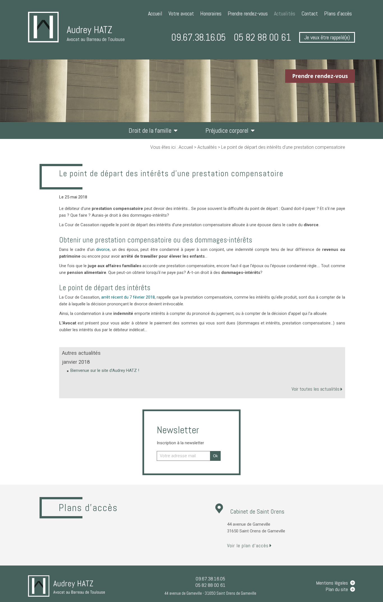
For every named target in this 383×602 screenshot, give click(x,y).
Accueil (155, 13)
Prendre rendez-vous (248, 13)
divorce (103, 249)
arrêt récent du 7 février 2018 (128, 297)
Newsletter (180, 434)
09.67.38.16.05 (198, 37)
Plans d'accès (338, 13)
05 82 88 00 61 (262, 37)
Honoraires (211, 13)
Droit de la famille (150, 130)
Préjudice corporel (227, 130)
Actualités (284, 13)
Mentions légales (332, 583)
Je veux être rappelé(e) (327, 37)
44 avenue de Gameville (210, 593)
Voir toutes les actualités (316, 389)
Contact (309, 13)
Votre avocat (181, 13)
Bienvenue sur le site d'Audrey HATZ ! (104, 370)
